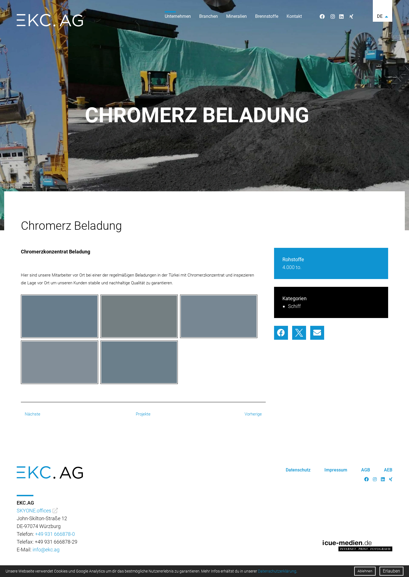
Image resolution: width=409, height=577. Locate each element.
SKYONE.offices (34, 511)
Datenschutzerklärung (277, 571)
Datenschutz (298, 470)
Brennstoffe (266, 16)
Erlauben (391, 571)
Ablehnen (365, 571)
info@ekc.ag (46, 549)
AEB (388, 470)
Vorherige (254, 414)
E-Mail (317, 333)
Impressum (335, 470)
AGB (365, 470)
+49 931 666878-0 (55, 534)
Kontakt (294, 16)
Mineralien (236, 16)
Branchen (208, 16)
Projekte (143, 414)
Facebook (281, 333)
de (380, 16)
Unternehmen (178, 16)
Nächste (32, 414)
